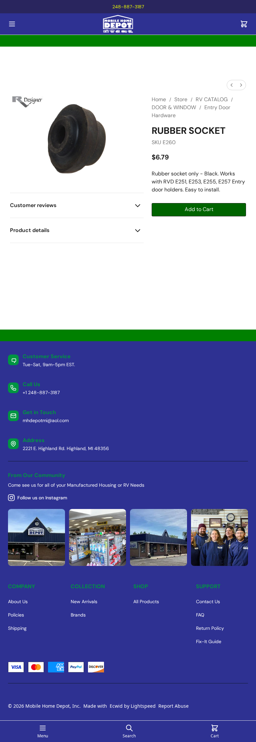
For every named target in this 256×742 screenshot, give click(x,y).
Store (180, 99)
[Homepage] (128, 24)
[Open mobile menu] (12, 24)
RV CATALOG (212, 99)
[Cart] (244, 24)
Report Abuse (173, 706)
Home (159, 99)
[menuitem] (231, 85)
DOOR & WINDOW (174, 107)
